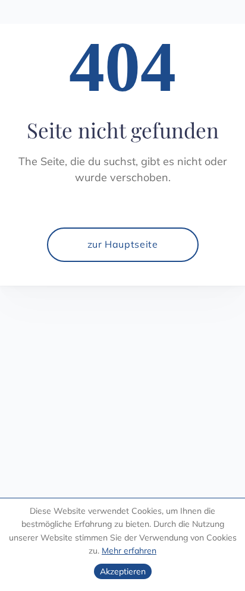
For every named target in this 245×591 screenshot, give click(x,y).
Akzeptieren (123, 571)
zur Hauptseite (122, 244)
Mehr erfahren (129, 550)
